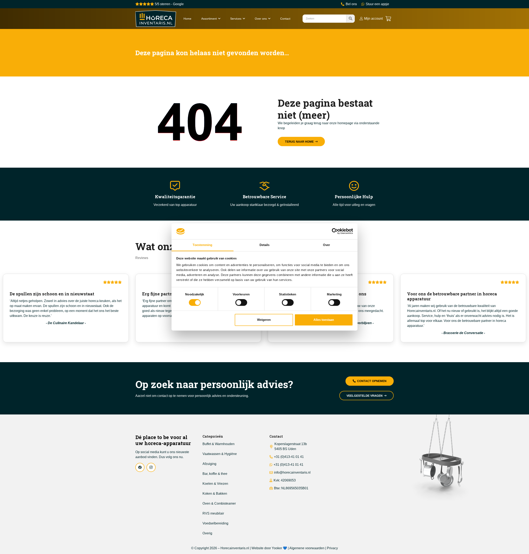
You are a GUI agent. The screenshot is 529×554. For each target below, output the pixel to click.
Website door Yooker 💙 (269, 548)
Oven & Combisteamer (219, 503)
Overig (207, 533)
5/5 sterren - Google (169, 4)
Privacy (332, 548)
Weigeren (264, 319)
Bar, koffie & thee (215, 473)
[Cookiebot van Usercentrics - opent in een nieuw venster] (335, 231)
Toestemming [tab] (202, 245)
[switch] (241, 302)
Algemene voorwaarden (306, 548)
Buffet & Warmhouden (219, 444)
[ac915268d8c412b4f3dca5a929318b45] (155, 18)
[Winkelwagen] (388, 18)
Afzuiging (209, 464)
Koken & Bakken (215, 493)
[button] (219, 18)
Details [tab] (265, 245)
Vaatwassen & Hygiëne (220, 454)
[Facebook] (139, 467)
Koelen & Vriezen (215, 483)
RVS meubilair (213, 513)
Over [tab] (326, 245)
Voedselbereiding (215, 523)
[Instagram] (151, 467)
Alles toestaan (323, 319)
